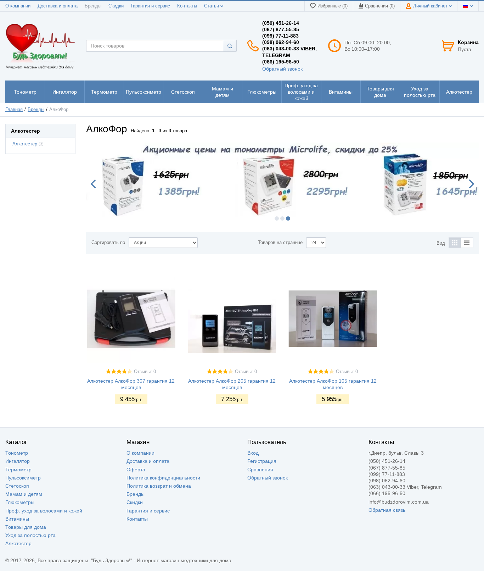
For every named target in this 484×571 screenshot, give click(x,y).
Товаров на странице (280, 242)
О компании (17, 6)
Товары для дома (25, 527)
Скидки (116, 6)
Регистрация (261, 461)
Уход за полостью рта (30, 535)
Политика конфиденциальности (163, 478)
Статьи (212, 6)
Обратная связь (386, 510)
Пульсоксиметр (23, 478)
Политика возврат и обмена (158, 486)
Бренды (93, 6)
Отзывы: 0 (145, 371)
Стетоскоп (17, 486)
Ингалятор (17, 461)
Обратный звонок (282, 69)
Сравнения (260, 469)
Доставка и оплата (58, 6)
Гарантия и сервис (150, 6)
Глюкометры (19, 502)
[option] (282, 180)
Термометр (18, 469)
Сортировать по (108, 242)
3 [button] (288, 218)
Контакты (187, 6)
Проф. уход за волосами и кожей (43, 511)
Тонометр (16, 453)
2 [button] (282, 218)
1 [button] (277, 218)
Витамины (17, 519)
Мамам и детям (23, 494)
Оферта (135, 469)
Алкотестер (24, 144)
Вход (253, 453)
